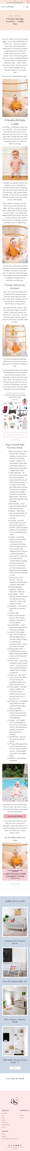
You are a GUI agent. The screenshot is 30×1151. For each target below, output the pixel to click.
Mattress (13, 758)
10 (7, 435)
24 (19, 440)
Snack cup (13, 675)
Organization (6, 1124)
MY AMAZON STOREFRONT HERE (15, 2)
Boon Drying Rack (16, 451)
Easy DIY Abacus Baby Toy (15, 982)
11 (10, 435)
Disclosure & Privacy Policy (10, 1138)
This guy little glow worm (18, 744)
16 (5, 437)
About (3, 1134)
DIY (2, 1115)
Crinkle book (14, 701)
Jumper (12, 720)
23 (15, 440)
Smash (16, 1148)
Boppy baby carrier (16, 649)
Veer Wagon (14, 594)
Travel (4, 1127)
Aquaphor (13, 606)
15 (26, 435)
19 (17, 437)
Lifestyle (4, 1122)
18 (13, 437)
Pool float (13, 520)
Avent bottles (14, 625)
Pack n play (14, 661)
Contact (4, 1136)
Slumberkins (14, 737)
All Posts (4, 1113)
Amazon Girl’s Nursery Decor (15, 942)
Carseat (12, 537)
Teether (12, 511)
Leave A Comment (15, 883)
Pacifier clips (14, 613)
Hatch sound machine (17, 615)
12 (14, 435)
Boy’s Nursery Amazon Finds (15, 1021)
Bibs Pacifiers (14, 504)
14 (22, 435)
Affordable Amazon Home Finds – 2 (15, 1061)
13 (18, 435)
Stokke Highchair (15, 710)
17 (9, 437)
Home (3, 1120)
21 (25, 437)
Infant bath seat (15, 473)
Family (11, 15)
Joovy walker (14, 687)
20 (21, 437)
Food (3, 1117)
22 (11, 440)
